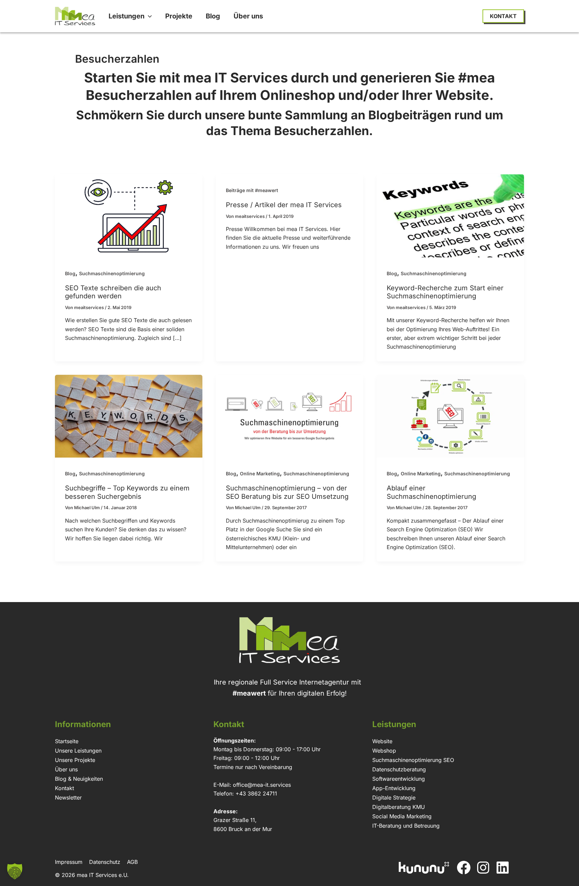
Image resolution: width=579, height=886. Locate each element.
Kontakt (64, 788)
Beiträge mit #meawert (252, 190)
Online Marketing (260, 473)
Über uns (66, 769)
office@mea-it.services (262, 784)
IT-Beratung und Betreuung (406, 825)
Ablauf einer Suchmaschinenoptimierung (431, 492)
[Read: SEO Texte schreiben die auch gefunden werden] (128, 215)
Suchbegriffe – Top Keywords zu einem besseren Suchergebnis (127, 492)
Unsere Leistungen (78, 750)
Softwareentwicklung (398, 778)
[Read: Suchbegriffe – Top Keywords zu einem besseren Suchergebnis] (128, 416)
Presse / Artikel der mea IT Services (284, 205)
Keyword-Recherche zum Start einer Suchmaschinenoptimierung (445, 292)
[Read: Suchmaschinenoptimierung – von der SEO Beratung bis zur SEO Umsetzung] (289, 416)
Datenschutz (104, 862)
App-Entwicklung (393, 788)
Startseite (66, 741)
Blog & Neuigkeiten (79, 778)
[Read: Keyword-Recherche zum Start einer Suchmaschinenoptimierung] (450, 215)
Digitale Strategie (393, 797)
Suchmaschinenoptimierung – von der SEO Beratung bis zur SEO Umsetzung (287, 492)
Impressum (68, 862)
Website (382, 741)
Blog (70, 273)
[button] (148, 16)
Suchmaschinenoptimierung (112, 273)
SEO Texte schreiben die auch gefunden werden (113, 292)
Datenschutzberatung (399, 769)
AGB (132, 862)
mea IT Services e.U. (103, 875)
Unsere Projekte (75, 760)
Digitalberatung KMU (398, 807)
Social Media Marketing (402, 816)
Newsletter (68, 797)
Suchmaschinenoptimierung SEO (413, 760)
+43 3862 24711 (256, 793)
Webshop (384, 750)
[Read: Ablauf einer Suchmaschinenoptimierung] (450, 416)
